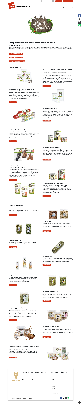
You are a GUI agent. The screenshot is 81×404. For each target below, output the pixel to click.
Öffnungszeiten (58, 0)
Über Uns (52, 7)
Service (33, 374)
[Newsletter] (66, 398)
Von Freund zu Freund (55, 393)
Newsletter (33, 379)
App (32, 381)
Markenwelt (24, 379)
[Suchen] (53, 1)
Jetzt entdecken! (46, 86)
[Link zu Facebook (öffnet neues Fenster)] (79, 15)
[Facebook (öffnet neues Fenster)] (61, 398)
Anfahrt (43, 379)
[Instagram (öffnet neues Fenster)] (63, 398)
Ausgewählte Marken (25, 381)
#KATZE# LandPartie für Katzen (16, 57)
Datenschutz (25, 398)
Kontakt (58, 7)
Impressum (18, 398)
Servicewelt (45, 7)
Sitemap (30, 398)
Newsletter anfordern (67, 0)
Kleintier (53, 379)
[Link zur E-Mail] (79, 22)
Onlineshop (70, 7)
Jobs (62, 374)
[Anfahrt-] (16, 377)
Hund (52, 374)
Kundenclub (34, 377)
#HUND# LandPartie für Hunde (15, 53)
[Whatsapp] (68, 398)
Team (62, 377)
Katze (52, 377)
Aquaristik (53, 386)
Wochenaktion (24, 377)
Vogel (52, 381)
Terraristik (53, 388)
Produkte (23, 374)
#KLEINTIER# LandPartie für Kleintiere (17, 61)
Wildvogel (53, 384)
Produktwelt (37, 7)
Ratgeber (63, 7)
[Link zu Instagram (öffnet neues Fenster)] (79, 19)
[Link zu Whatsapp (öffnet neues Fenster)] (79, 25)
